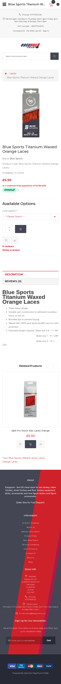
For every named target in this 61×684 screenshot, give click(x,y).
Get (49, 640)
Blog (30, 562)
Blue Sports (16, 158)
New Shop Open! (30, 540)
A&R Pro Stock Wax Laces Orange (30, 430)
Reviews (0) (13, 281)
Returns (30, 557)
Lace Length (9, 211)
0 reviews (8, 246)
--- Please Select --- (14, 216)
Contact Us (31, 553)
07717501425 (36, 14)
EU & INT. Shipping (30, 523)
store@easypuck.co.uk (36, 613)
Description (14, 274)
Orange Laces (10, 461)
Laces (13, 73)
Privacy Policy (30, 536)
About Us (30, 527)
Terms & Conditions (30, 544)
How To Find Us (30, 549)
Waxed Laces (29, 458)
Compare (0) (19, 31)
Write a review (11, 250)
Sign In (46, 31)
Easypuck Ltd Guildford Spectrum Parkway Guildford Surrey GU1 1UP (30, 586)
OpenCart (28, 673)
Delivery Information (30, 531)
